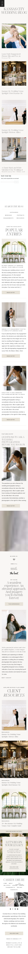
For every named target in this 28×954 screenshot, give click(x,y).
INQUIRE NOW (14, 933)
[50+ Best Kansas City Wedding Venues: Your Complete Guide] (14, 251)
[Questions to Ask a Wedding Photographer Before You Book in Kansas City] (14, 378)
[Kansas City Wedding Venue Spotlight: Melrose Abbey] (14, 112)
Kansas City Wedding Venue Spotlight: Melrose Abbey (13, 131)
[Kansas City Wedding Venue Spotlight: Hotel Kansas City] (14, 73)
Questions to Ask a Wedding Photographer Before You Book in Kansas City (13, 394)
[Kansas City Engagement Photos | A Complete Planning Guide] (14, 314)
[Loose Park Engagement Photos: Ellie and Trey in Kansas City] (14, 36)
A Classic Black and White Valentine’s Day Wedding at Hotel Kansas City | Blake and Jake (13, 171)
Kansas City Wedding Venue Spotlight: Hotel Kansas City (13, 92)
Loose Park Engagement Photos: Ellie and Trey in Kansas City (11, 56)
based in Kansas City (14, 938)
